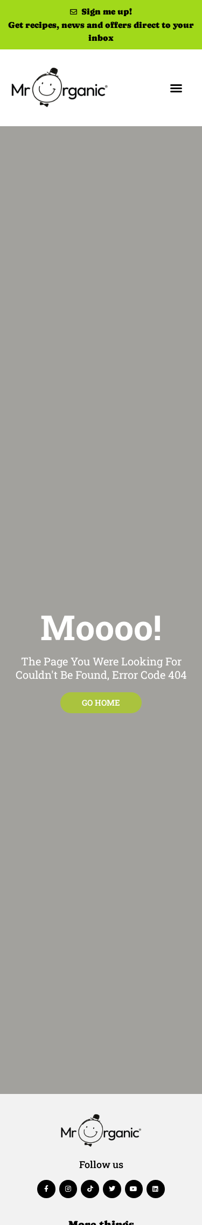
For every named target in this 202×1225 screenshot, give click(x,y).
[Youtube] (134, 1189)
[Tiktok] (90, 1189)
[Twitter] (112, 1189)
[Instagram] (68, 1189)
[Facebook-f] (46, 1189)
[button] (176, 88)
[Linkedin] (156, 1189)
